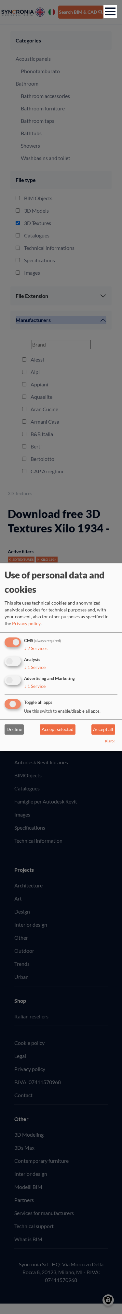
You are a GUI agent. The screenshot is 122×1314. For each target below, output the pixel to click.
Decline (14, 729)
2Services (35, 648)
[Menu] (110, 11)
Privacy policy (26, 623)
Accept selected (58, 729)
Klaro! (110, 741)
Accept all (103, 729)
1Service (35, 667)
